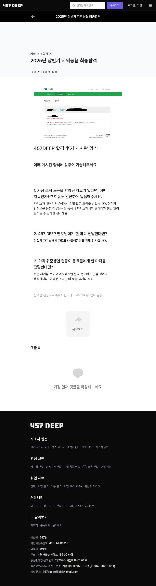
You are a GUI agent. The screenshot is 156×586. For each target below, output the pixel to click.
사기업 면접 (36, 466)
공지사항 (90, 505)
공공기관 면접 (53, 466)
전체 (32, 486)
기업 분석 (43, 486)
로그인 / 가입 (135, 5)
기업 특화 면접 (72, 466)
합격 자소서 (58, 447)
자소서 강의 (102, 447)
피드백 (34, 525)
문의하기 (57, 525)
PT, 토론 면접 (90, 466)
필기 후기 (48, 505)
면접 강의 (106, 466)
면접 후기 (61, 505)
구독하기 (115, 5)
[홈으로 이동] (13, 5)
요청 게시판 (75, 505)
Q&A (79, 486)
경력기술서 (73, 447)
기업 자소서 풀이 (39, 447)
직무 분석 (56, 486)
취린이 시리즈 (92, 486)
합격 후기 (35, 505)
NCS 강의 (87, 447)
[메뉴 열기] (150, 5)
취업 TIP (69, 486)
